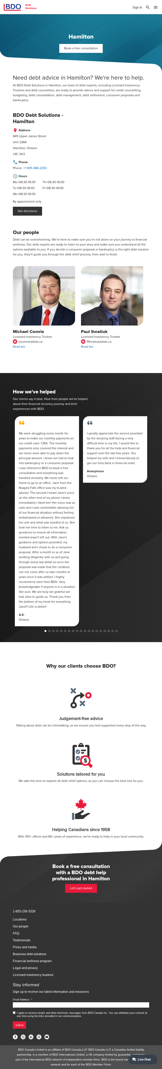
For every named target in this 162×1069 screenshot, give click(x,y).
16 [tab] (105, 631)
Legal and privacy (25, 968)
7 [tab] (69, 631)
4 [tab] (57, 631)
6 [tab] (65, 631)
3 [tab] (53, 631)
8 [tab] (73, 631)
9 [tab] (77, 631)
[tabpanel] (47, 521)
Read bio (19, 347)
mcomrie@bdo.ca (28, 342)
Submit (19, 1025)
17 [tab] (109, 631)
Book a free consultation (81, 48)
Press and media (25, 947)
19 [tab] (117, 631)
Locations (19, 919)
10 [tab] (81, 631)
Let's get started (81, 888)
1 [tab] (45, 631)
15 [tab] (101, 631)
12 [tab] (89, 631)
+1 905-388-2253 (35, 168)
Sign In (137, 7)
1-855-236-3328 (24, 911)
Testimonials (21, 940)
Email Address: (21, 999)
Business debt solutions (29, 954)
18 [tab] (113, 631)
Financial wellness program (32, 961)
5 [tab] (61, 631)
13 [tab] (93, 631)
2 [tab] (49, 631)
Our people (20, 926)
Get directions (27, 211)
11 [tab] (85, 631)
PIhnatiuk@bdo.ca (96, 342)
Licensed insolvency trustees (33, 975)
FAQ (16, 933)
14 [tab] (97, 631)
